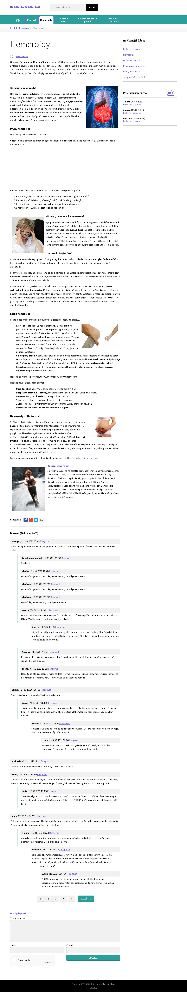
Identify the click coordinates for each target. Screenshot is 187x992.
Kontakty (93, 987)
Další (84, 898)
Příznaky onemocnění (134, 65)
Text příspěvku (17, 918)
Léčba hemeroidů (131, 60)
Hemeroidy (128, 54)
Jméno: (14, 945)
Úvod (12, 28)
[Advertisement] (57, 79)
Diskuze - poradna (132, 49)
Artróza (94, 458)
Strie (86, 458)
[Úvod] (17, 20)
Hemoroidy (24, 28)
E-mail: (69, 945)
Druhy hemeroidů (131, 71)
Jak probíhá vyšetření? (134, 77)
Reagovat (45, 541)
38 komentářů (22, 56)
